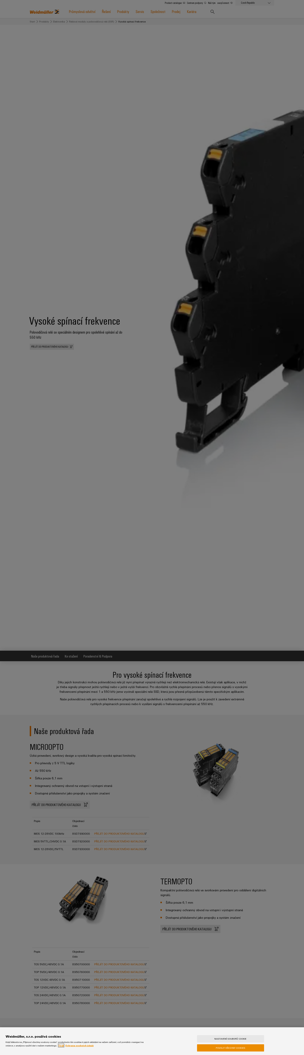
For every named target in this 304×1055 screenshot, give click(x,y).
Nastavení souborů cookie (230, 1038)
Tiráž (61, 1045)
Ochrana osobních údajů (79, 1045)
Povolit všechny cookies (230, 1047)
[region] (152, 1041)
